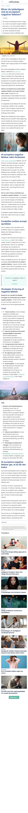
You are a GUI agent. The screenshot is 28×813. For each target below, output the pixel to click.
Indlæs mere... (14, 697)
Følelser (8, 5)
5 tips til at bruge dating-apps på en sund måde (13, 553)
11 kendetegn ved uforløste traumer (13, 592)
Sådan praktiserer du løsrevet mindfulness (11, 611)
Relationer (4, 550)
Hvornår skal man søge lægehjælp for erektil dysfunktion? (13, 692)
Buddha (14, 284)
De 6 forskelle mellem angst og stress (12, 672)
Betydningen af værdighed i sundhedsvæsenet (11, 632)
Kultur (3, 570)
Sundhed (3, 689)
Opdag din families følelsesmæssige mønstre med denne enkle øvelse (14, 652)
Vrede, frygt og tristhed (8, 161)
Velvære (3, 5)
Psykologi (4, 590)
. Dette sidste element (13, 453)
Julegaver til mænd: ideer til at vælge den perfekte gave (11, 573)
